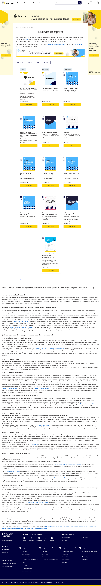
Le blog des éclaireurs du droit (89, 551)
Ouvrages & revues (26, 571)
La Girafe (35, 444)
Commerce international (80, 527)
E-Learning (44, 557)
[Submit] (80, 6)
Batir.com (24, 565)
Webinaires (85, 559)
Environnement (92, 527)
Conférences (45, 554)
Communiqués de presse (8, 566)
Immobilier (23, 528)
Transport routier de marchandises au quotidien (67, 465)
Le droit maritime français (21, 321)
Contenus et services (7, 558)
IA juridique (78, 44)
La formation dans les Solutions (50, 559)
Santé (41, 528)
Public (32, 528)
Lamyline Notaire (26, 554)
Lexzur (23, 562)
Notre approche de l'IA (7, 560)
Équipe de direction (6, 555)
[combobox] (68, 2)
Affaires (47, 527)
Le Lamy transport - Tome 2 (42, 388)
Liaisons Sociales (26, 557)
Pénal (28, 528)
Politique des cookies (46, 582)
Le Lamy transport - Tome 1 (10, 388)
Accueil (17, 27)
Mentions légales (15, 582)
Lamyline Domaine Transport (56, 44)
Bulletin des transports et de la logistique (21, 327)
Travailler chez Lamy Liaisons (9, 563)
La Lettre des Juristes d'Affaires (30, 559)
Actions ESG (65, 557)
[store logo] (8, 3)
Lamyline (24, 551)
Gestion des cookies (59, 582)
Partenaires (65, 554)
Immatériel (16, 528)
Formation (44, 551)
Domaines (24, 27)
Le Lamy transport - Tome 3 (60, 478)
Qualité (37, 528)
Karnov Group (5, 552)
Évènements (65, 562)
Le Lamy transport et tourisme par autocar (36, 502)
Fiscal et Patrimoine (7, 528)
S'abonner (64, 540)
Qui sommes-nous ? (6, 549)
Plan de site (85, 537)
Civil (72, 527)
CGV (7, 582)
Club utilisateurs (66, 559)
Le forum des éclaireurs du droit (90, 554)
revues (26, 39)
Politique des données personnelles (30, 582)
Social (45, 528)
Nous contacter (66, 537)
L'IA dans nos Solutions (27, 568)
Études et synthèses (87, 557)
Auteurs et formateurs (67, 551)
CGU (3, 582)
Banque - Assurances (64, 527)
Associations (53, 527)
